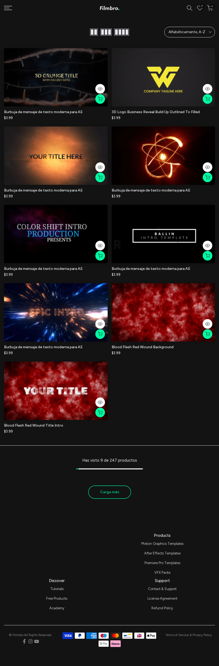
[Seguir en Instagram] (30, 641)
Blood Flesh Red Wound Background (143, 347)
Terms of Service (177, 635)
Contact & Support (162, 589)
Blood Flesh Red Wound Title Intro (33, 425)
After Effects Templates (162, 553)
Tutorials (57, 589)
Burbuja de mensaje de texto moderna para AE (43, 112)
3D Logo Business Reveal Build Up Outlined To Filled (156, 112)
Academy (56, 608)
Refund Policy (162, 608)
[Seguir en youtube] (36, 641)
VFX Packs (162, 573)
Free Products (56, 598)
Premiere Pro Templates (162, 563)
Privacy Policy (202, 635)
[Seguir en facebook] (24, 641)
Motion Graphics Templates (162, 544)
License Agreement (162, 598)
